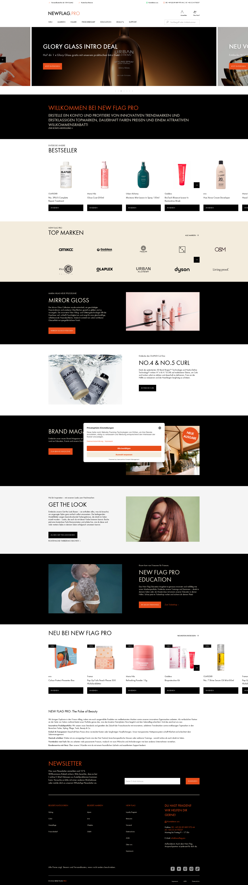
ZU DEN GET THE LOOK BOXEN (63, 535)
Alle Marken (190, 235)
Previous (3, 60)
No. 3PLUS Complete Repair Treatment (58, 199)
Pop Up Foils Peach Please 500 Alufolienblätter (101, 682)
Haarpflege (52, 825)
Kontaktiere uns (153, 2)
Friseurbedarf (88, 22)
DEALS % (120, 22)
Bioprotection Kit (172, 680)
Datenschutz (130, 831)
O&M (89, 831)
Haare (74, 22)
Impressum (129, 851)
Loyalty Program (131, 812)
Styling (50, 812)
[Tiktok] (197, 869)
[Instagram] (185, 869)
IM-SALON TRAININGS (150, 605)
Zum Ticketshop (171, 604)
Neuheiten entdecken (186, 636)
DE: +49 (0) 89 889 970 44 (174, 2)
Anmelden (192, 781)
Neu (50, 22)
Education (105, 22)
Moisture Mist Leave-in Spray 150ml (142, 197)
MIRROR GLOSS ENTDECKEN (62, 331)
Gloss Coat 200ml (95, 197)
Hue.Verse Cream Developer (216, 197)
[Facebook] (173, 869)
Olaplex (90, 825)
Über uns (129, 844)
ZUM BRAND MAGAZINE (60, 451)
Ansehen (55, 208)
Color (50, 819)
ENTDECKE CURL (147, 388)
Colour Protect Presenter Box (61, 680)
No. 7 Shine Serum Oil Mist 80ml (218, 680)
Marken (61, 22)
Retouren (129, 819)
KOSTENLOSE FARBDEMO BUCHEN (64, 541)
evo (88, 819)
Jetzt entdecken (52, 66)
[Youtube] (179, 869)
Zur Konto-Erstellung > (60, 128)
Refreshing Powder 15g (136, 680)
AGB (127, 838)
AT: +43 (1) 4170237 (192, 2)
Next (245, 60)
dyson (89, 812)
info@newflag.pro (178, 838)
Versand (129, 825)
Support (133, 22)
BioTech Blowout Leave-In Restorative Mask (176, 199)
